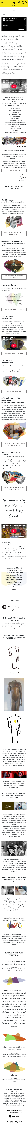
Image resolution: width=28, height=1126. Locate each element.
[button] (1, 3)
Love (6, 8)
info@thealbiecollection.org (15, 1105)
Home (14, 10)
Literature (14, 8)
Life (3, 8)
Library (24, 8)
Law (9, 8)
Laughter (19, 8)
